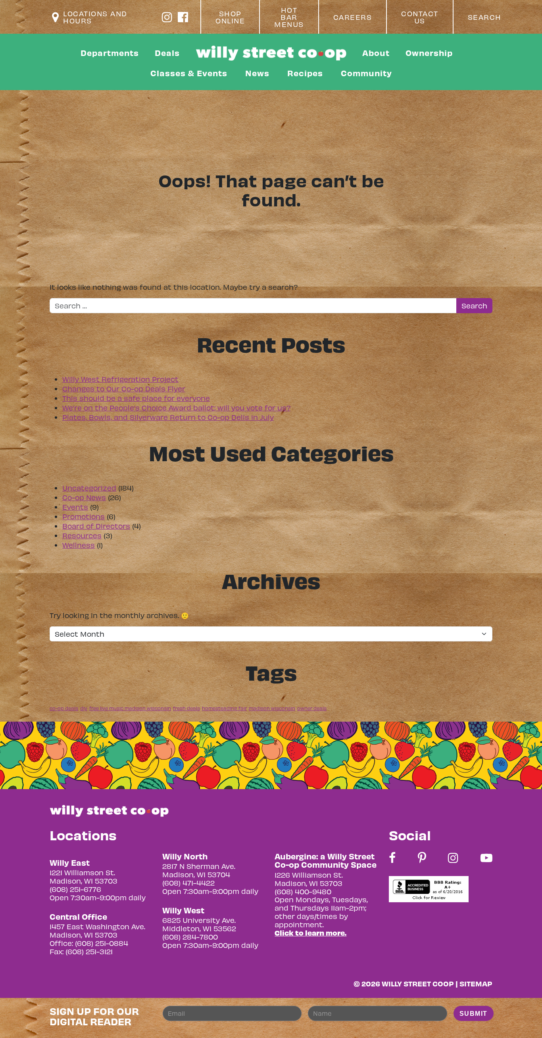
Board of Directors (96, 526)
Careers (352, 17)
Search (485, 17)
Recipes (305, 73)
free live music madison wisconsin (130, 708)
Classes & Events (188, 73)
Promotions (83, 516)
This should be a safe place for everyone (136, 398)
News (257, 73)
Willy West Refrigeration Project (120, 379)
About (376, 53)
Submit (473, 1013)
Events (75, 507)
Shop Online (230, 17)
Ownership (429, 53)
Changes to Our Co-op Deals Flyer (123, 388)
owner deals (312, 708)
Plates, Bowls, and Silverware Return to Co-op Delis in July (168, 417)
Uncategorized (89, 487)
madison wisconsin (272, 708)
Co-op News (84, 497)
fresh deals (186, 708)
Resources (82, 535)
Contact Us (419, 17)
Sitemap (475, 983)
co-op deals (64, 708)
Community (366, 73)
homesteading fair (224, 708)
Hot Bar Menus (289, 17)
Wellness (78, 545)
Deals (167, 53)
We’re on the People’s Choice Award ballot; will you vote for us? (176, 407)
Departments (110, 53)
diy (83, 708)
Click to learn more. (310, 932)
